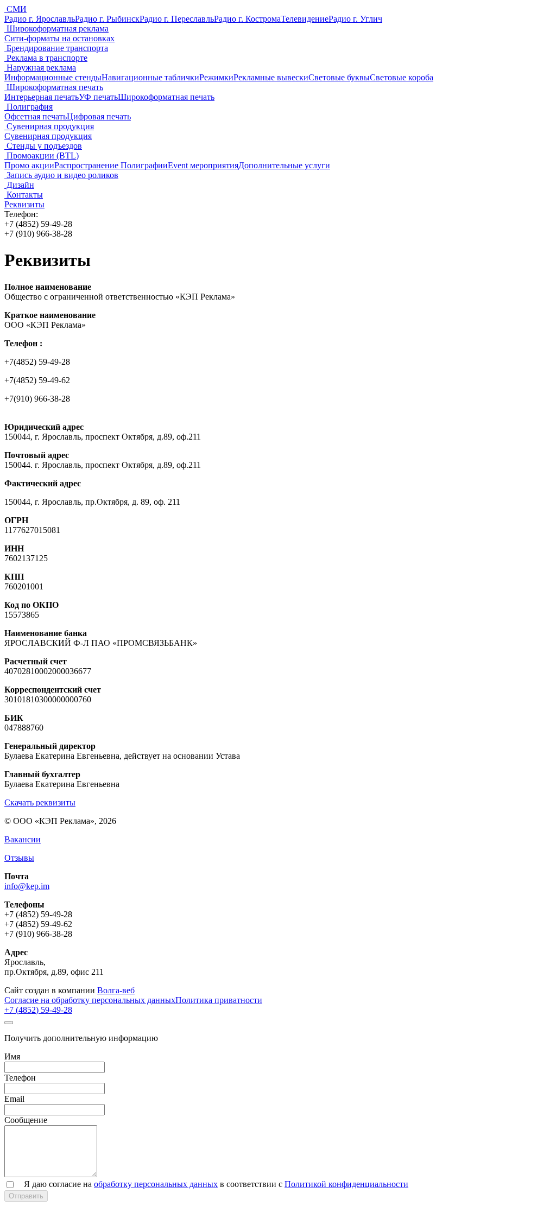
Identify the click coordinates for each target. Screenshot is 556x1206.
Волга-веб (116, 990)
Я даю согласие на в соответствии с (216, 1184)
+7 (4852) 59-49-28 (38, 1009)
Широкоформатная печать (53, 87)
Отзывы (19, 857)
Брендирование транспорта (56, 48)
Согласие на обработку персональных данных (89, 1000)
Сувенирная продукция (49, 126)
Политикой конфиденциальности (346, 1184)
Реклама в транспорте (45, 57)
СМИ (15, 9)
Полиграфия (28, 106)
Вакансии (22, 839)
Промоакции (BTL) (41, 155)
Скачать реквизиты (39, 802)
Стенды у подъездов (43, 145)
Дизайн (19, 184)
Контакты (23, 194)
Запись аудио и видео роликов (61, 175)
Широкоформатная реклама (56, 28)
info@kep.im (26, 886)
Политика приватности (218, 1000)
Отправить (26, 1196)
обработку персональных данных (156, 1184)
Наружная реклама (40, 67)
